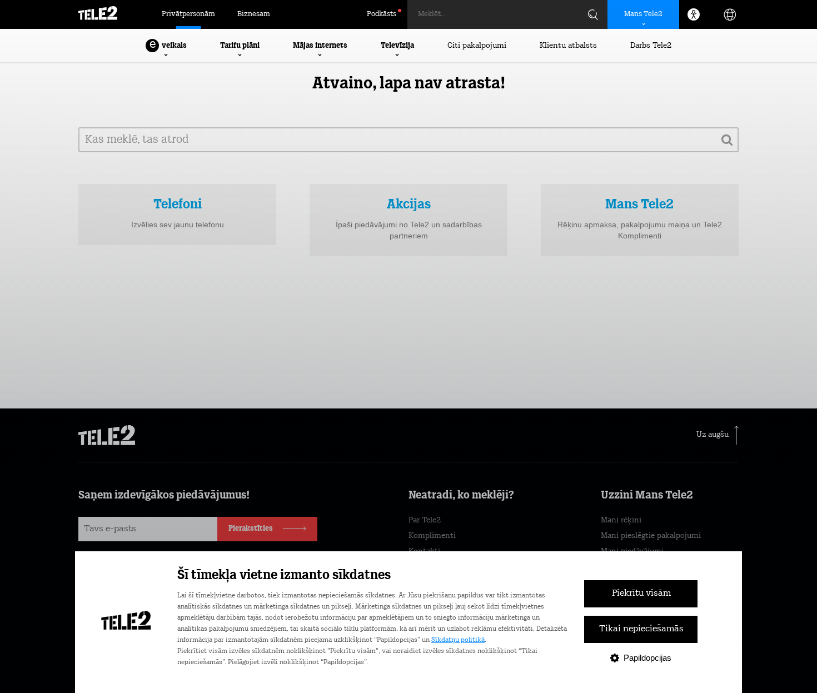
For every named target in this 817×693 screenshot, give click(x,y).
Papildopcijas (647, 657)
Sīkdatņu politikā (458, 640)
